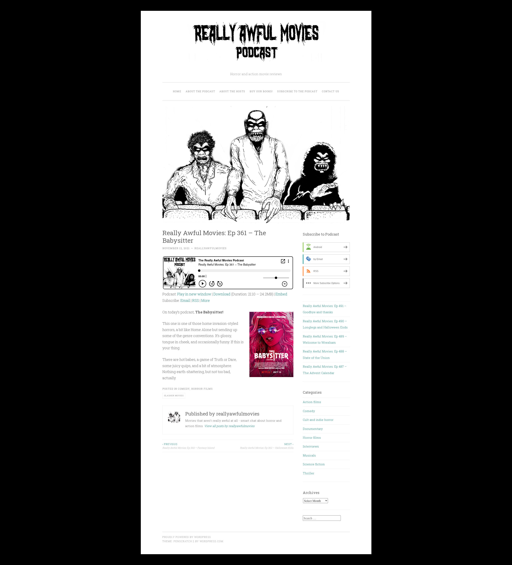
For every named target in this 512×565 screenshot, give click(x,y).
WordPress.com (211, 541)
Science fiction (314, 464)
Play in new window (194, 294)
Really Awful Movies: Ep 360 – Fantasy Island (188, 446)
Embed (281, 294)
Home (177, 91)
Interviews (311, 446)
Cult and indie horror (318, 420)
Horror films (202, 388)
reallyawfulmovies (210, 248)
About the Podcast (200, 91)
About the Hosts (232, 91)
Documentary (313, 429)
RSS (195, 300)
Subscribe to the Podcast (297, 91)
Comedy (184, 388)
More (205, 300)
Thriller (308, 473)
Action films (312, 402)
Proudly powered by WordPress (186, 537)
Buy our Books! (261, 91)
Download (221, 294)
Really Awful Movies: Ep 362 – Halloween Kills (266, 446)
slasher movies (174, 395)
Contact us (330, 91)
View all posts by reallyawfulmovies (229, 426)
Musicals (309, 455)
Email (185, 300)
